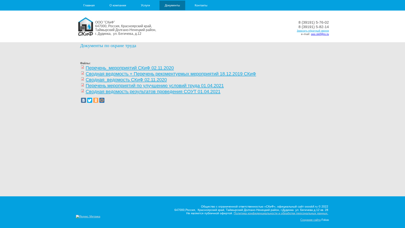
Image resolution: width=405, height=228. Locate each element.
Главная (89, 5)
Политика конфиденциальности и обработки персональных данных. (281, 213)
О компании (117, 5)
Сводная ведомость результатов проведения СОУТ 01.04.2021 (153, 91)
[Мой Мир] (101, 100)
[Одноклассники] (95, 100)
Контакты (201, 5)
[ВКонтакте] (83, 100)
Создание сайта (310, 219)
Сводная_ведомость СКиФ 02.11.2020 (126, 79)
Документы (172, 5)
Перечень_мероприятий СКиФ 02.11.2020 (130, 68)
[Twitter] (89, 100)
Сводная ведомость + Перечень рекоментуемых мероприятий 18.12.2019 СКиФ (171, 73)
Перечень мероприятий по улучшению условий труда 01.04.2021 (155, 85)
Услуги (145, 5)
